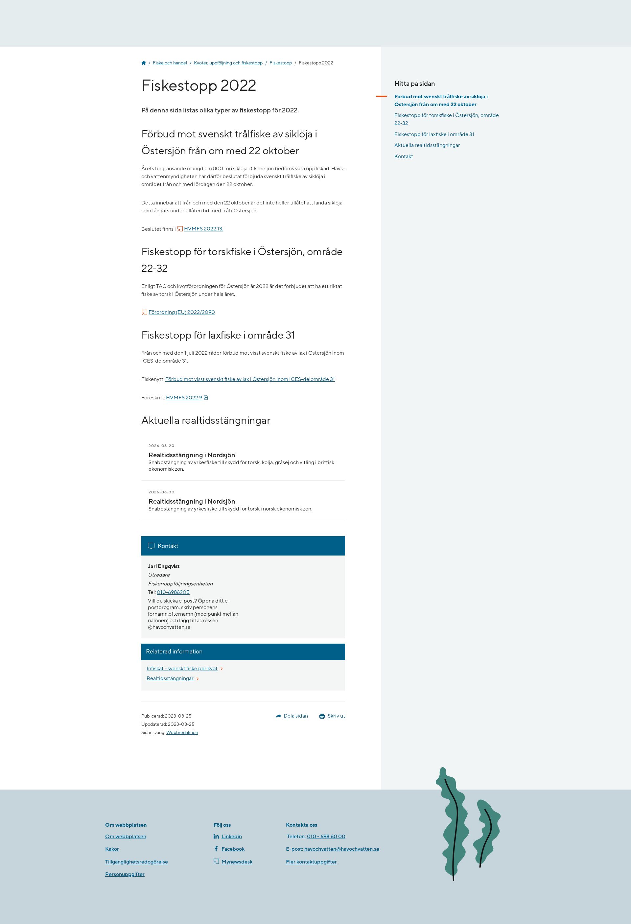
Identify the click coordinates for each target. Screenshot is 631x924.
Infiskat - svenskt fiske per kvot (182, 668)
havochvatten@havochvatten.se (341, 849)
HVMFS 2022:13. (203, 229)
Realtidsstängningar (170, 678)
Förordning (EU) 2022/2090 (182, 312)
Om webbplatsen (125, 836)
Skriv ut (336, 716)
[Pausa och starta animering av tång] (478, 825)
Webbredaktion (182, 733)
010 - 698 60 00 (326, 836)
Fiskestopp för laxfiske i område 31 (434, 134)
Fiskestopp (280, 63)
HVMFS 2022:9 (187, 397)
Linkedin (232, 836)
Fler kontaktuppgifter (311, 862)
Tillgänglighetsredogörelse (136, 862)
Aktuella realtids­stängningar (427, 145)
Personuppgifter (125, 874)
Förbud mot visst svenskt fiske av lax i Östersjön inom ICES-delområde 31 (250, 379)
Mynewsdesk (237, 862)
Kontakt (403, 156)
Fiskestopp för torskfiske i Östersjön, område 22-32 (446, 119)
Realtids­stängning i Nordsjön (192, 455)
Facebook (233, 849)
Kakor (112, 849)
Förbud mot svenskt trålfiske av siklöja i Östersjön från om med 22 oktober (441, 100)
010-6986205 (173, 592)
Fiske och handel (170, 63)
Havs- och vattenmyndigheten (143, 63)
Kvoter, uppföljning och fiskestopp (228, 63)
